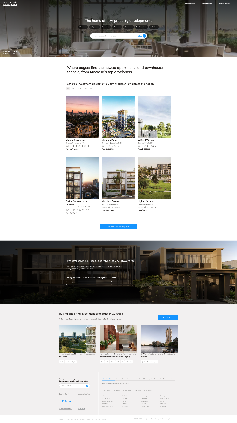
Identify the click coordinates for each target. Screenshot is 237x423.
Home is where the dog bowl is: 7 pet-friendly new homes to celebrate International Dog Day (118, 355)
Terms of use (96, 419)
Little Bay (144, 396)
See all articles (168, 318)
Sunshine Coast (141, 27)
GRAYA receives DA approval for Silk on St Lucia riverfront (158, 355)
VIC (107, 362)
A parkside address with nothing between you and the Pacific (77, 355)
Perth (154, 27)
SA (122, 362)
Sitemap (104, 419)
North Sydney (126, 396)
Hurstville (105, 404)
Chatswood (125, 398)
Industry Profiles (84, 394)
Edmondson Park (108, 401)
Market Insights (71, 362)
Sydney (94, 27)
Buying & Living (64, 394)
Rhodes (143, 404)
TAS (102, 362)
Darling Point (145, 406)
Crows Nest (144, 401)
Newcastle (105, 27)
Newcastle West (107, 406)
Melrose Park (164, 398)
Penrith (162, 401)
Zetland (124, 404)
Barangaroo (164, 396)
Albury (104, 396)
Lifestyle (129, 362)
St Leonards (106, 398)
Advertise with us (72, 419)
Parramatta (163, 406)
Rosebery (163, 404)
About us (62, 419)
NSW (112, 362)
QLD (61, 362)
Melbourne (83, 27)
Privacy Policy (85, 419)
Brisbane (117, 27)
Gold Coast (128, 27)
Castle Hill (144, 398)
